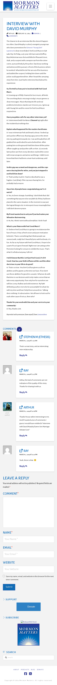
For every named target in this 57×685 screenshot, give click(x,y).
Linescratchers (42, 314)
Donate (31, 606)
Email (8, 547)
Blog (33, 669)
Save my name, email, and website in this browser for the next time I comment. (30, 578)
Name (8, 532)
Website (9, 562)
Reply (22, 355)
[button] (50, 6)
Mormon (36, 33)
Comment (11, 493)
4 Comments (12, 36)
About (16, 669)
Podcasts (25, 669)
